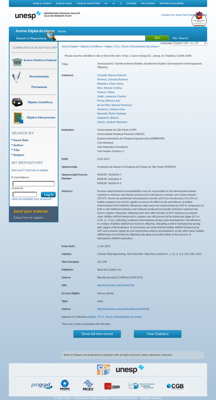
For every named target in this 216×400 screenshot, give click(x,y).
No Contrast (148, 3)
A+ (106, 3)
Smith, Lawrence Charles (111, 96)
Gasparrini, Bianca (108, 117)
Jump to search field (88, 3)
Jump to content (42, 3)
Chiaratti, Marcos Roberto (112, 75)
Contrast (131, 3)
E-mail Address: (21, 177)
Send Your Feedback (188, 15)
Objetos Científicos (91, 46)
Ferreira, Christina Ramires (112, 79)
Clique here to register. (29, 217)
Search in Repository (31, 38)
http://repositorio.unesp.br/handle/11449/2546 (123, 309)
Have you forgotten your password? (32, 199)
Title (16, 150)
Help (204, 15)
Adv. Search (180, 38)
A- (114, 3)
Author (18, 145)
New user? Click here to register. (30, 170)
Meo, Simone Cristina (109, 88)
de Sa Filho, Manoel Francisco (114, 105)
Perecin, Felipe (106, 92)
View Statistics (158, 334)
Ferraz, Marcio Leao (108, 100)
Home (62, 31)
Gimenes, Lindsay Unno (111, 109)
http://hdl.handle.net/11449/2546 (115, 285)
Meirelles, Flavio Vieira (110, 83)
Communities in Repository (34, 47)
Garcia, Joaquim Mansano (112, 122)
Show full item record (97, 334)
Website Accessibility (172, 3)
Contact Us (167, 15)
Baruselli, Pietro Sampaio (111, 113)
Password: (18, 188)
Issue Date (20, 140)
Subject (18, 155)
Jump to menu (64, 3)
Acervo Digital (70, 46)
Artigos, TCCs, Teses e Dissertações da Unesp (131, 46)
